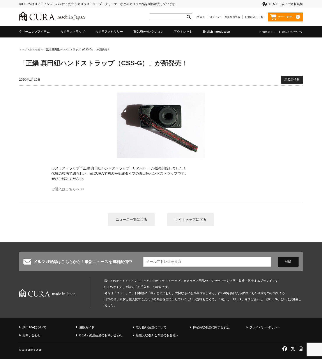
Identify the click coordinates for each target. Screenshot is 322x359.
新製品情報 (292, 79)
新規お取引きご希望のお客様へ (157, 335)
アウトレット (183, 31)
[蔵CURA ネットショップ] (52, 17)
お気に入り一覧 (254, 16)
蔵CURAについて (292, 32)
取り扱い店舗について (151, 327)
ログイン (214, 16)
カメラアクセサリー (109, 31)
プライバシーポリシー (264, 327)
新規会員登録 (232, 16)
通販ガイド (269, 32)
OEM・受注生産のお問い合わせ (101, 335)
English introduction (216, 31)
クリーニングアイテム (34, 31)
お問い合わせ (31, 335)
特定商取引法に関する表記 (211, 327)
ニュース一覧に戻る (131, 219)
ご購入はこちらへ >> (67, 189)
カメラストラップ (72, 31)
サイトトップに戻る (190, 219)
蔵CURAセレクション (148, 31)
